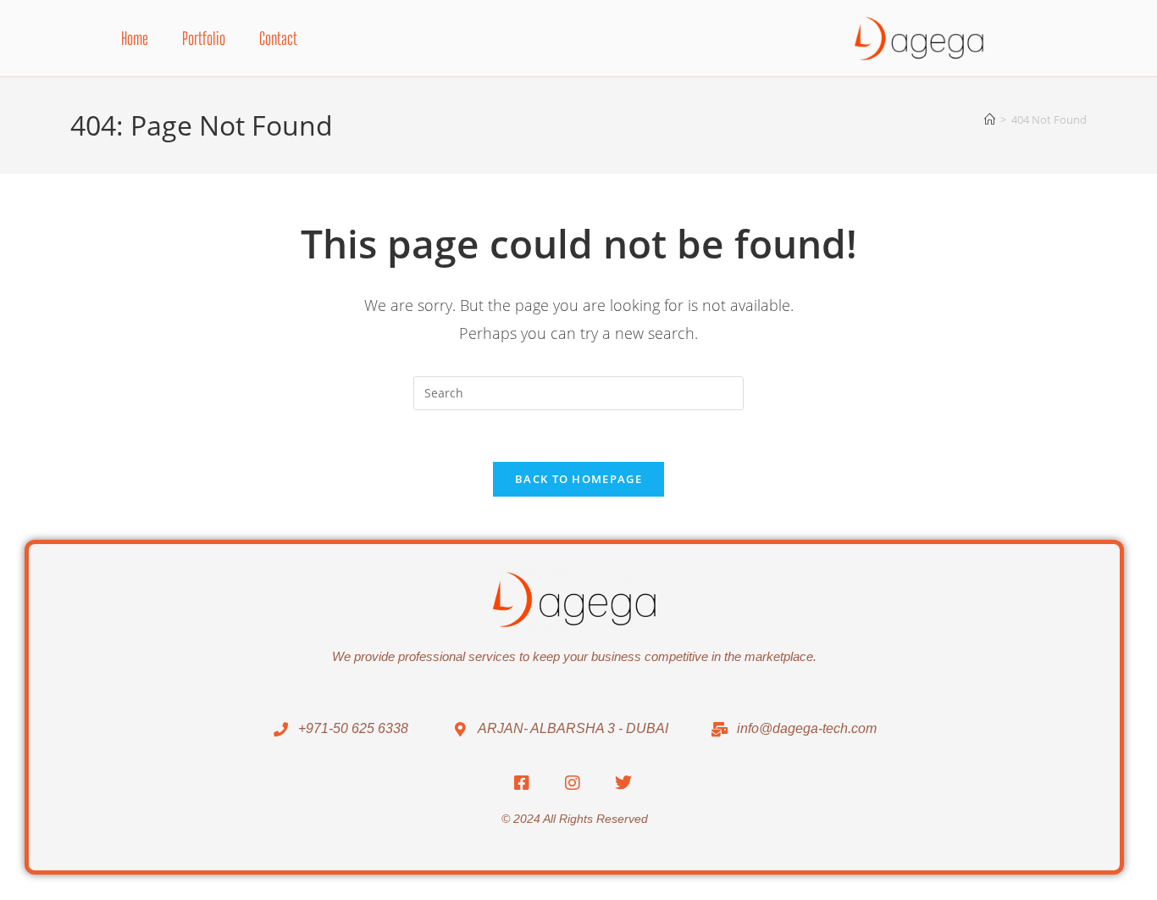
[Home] (989, 119)
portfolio (203, 38)
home (134, 38)
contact (278, 38)
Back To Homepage (578, 478)
